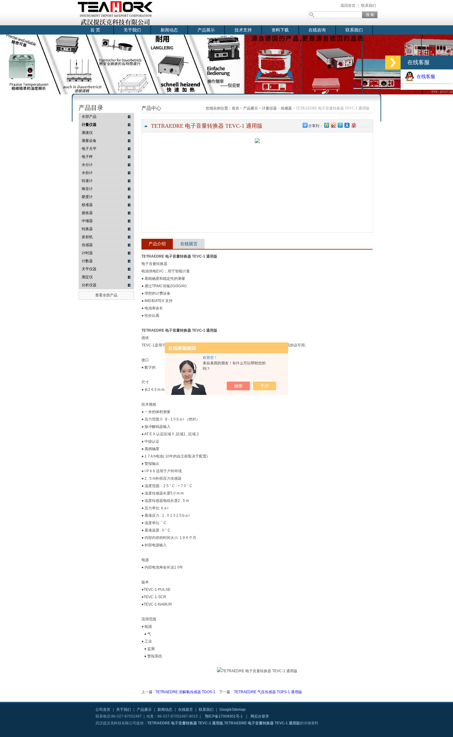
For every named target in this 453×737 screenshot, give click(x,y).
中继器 (87, 221)
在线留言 (189, 243)
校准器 (87, 205)
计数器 (87, 261)
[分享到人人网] (346, 125)
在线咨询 (317, 29)
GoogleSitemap (232, 709)
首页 (235, 108)
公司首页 (103, 709)
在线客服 (424, 76)
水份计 (87, 173)
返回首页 (348, 5)
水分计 (87, 165)
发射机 (87, 237)
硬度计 (87, 197)
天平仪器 (89, 269)
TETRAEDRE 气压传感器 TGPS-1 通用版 (268, 692)
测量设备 (89, 141)
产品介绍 (157, 243)
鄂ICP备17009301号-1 (224, 716)
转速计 (87, 181)
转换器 (87, 229)
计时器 (87, 253)
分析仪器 (89, 285)
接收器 (87, 213)
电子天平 (89, 149)
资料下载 (280, 29)
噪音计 (87, 189)
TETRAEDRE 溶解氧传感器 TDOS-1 (185, 692)
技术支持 (243, 29)
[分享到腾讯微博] (340, 125)
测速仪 (87, 132)
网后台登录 (260, 716)
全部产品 (89, 116)
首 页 (95, 29)
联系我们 (368, 5)
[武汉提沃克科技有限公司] (137, 12)
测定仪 (87, 277)
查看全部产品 (106, 295)
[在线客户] (393, 62)
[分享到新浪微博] (333, 125)
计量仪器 (269, 108)
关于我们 (132, 29)
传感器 (87, 245)
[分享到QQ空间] (326, 125)
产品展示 (206, 29)
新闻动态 (169, 29)
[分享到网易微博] (353, 125)
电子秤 (87, 157)
